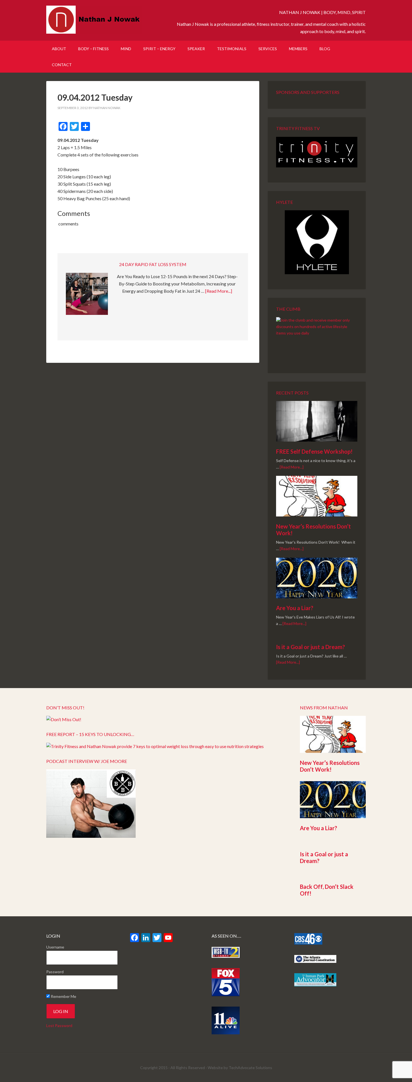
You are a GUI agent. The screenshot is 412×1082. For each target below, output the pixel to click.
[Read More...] (218, 291)
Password (55, 971)
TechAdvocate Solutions (250, 1067)
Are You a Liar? (294, 608)
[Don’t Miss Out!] (63, 719)
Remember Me (63, 996)
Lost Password (59, 1025)
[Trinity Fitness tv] (316, 152)
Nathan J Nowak (94, 20)
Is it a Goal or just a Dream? (310, 646)
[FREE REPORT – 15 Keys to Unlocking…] (155, 746)
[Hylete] (316, 242)
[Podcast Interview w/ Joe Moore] (91, 836)
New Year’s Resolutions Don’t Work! (330, 766)
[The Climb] (316, 337)
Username (55, 947)
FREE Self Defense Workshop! (314, 451)
